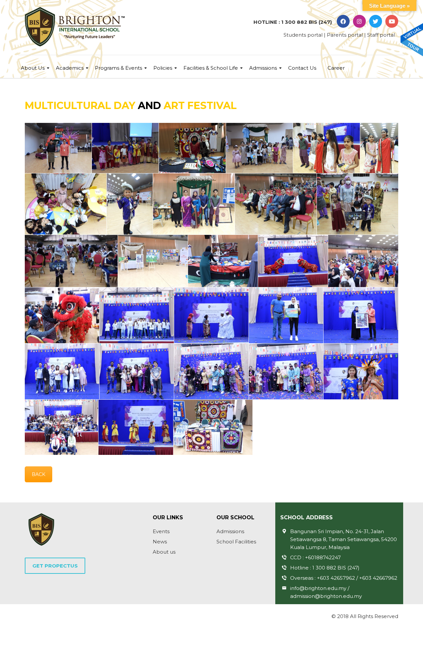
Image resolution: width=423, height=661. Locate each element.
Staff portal (381, 35)
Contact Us (302, 68)
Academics (70, 68)
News (160, 541)
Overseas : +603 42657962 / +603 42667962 (343, 578)
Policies (162, 68)
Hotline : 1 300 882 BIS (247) (325, 568)
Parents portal (345, 35)
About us (164, 552)
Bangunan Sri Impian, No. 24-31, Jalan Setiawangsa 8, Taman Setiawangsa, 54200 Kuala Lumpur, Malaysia (343, 539)
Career (336, 68)
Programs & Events (118, 68)
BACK (38, 474)
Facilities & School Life (210, 68)
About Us (33, 68)
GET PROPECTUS (55, 566)
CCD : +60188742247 (315, 557)
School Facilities (236, 541)
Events (161, 531)
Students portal (303, 35)
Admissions (263, 68)
